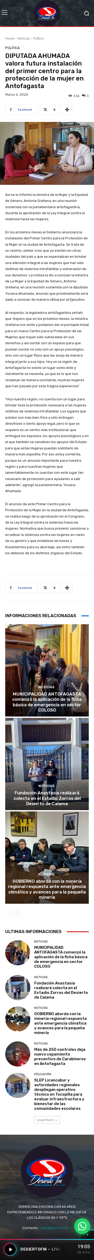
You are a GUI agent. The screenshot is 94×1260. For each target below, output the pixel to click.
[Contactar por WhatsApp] (82, 1226)
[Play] (10, 1249)
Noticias (24, 38)
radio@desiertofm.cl (55, 1228)
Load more (45, 1120)
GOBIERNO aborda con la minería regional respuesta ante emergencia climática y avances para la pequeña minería (47, 889)
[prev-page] (8, 913)
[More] (67, 109)
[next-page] (17, 913)
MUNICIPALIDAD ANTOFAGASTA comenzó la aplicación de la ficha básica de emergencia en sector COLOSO (47, 702)
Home (9, 38)
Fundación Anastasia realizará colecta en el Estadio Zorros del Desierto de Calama (47, 798)
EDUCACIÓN (42, 1074)
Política (38, 38)
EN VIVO (83, 1252)
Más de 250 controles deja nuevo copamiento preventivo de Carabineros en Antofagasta (60, 1056)
